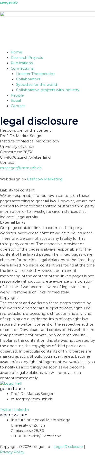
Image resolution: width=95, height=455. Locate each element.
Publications (22, 63)
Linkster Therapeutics (35, 74)
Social (16, 100)
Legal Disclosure (68, 446)
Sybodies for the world (36, 84)
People (17, 95)
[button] (53, 68)
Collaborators (28, 79)
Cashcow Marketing (45, 179)
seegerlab (9, 2)
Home (16, 52)
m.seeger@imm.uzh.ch (21, 168)
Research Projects (27, 57)
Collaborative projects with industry (47, 90)
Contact (18, 106)
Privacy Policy (12, 452)
